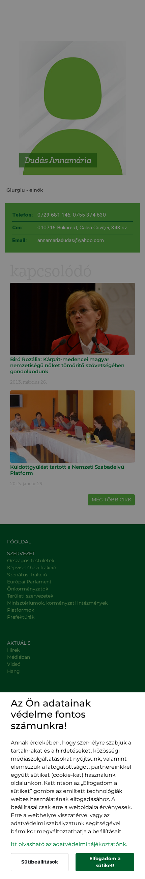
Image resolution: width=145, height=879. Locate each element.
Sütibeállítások (39, 862)
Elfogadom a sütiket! (105, 862)
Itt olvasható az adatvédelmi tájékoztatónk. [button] (69, 844)
